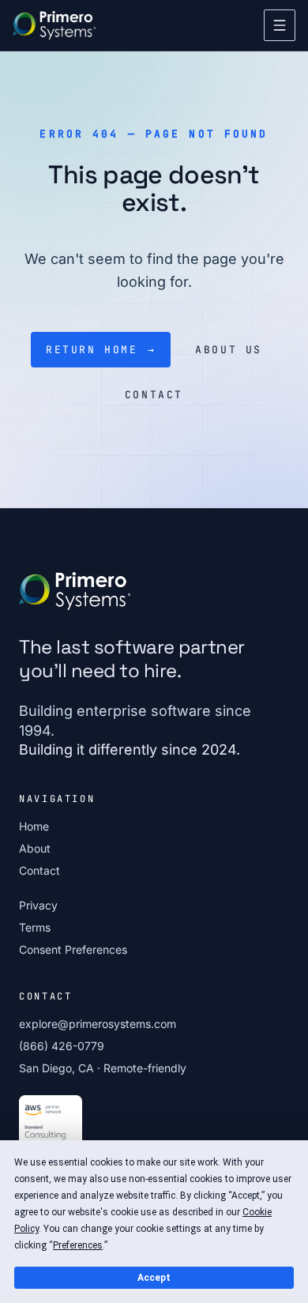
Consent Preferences (73, 949)
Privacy (38, 905)
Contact (39, 870)
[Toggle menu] (279, 25)
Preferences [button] (78, 1245)
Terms (35, 927)
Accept (154, 1277)
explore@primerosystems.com (97, 1023)
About (35, 848)
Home (34, 826)
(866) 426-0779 (61, 1046)
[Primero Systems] (54, 25)
